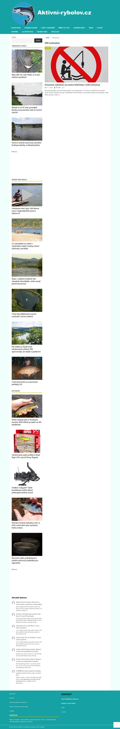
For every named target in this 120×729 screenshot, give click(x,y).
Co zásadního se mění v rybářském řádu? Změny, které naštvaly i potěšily (25, 246)
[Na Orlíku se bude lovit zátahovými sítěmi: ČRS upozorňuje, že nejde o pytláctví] (27, 333)
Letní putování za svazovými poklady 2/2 (25, 383)
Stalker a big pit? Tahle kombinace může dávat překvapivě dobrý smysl (22, 490)
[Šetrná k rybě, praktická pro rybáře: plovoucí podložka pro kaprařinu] (27, 544)
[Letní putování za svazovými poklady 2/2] (27, 368)
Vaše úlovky (55, 32)
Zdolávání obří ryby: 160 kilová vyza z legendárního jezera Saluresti (25, 211)
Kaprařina (14, 32)
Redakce (11, 698)
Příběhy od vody (64, 28)
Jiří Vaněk (58, 87)
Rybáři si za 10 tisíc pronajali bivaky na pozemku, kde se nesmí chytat (27, 110)
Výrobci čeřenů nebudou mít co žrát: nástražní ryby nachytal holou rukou (26, 525)
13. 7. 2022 (49, 87)
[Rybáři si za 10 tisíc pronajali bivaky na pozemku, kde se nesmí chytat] (27, 93)
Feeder (91, 28)
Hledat (14, 37)
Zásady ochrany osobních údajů (18, 706)
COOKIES (11, 711)
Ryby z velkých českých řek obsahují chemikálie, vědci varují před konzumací (26, 281)
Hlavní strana (16, 28)
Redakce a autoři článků (68, 703)
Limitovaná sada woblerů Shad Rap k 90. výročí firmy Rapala (26, 456)
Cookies (63, 712)
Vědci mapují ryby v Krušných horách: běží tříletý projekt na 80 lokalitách (26, 422)
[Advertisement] (27, 164)
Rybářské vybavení (31, 28)
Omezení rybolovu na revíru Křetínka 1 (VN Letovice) (72, 85)
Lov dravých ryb (27, 32)
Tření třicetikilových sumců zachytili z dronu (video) (24, 315)
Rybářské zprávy (79, 28)
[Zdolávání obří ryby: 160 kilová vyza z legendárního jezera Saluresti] (27, 194)
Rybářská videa (42, 32)
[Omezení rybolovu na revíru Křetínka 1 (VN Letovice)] (76, 64)
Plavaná (99, 28)
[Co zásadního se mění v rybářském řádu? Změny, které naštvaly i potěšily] (27, 229)
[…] (59, 95)
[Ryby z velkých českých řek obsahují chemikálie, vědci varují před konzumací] (27, 265)
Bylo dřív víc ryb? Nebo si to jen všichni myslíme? (26, 76)
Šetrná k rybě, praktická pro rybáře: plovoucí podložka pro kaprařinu (25, 560)
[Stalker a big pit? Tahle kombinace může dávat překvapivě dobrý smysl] (27, 474)
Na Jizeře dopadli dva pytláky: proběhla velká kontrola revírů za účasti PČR (28, 673)
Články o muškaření (48, 28)
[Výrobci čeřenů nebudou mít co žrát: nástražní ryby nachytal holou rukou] (27, 509)
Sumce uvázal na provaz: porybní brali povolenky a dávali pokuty (26, 144)
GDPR (62, 707)
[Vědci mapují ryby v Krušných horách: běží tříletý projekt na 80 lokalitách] (27, 406)
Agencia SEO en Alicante (23, 602)
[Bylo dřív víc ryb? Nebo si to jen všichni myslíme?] (27, 61)
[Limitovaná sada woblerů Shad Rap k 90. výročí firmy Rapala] (27, 441)
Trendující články (19, 46)
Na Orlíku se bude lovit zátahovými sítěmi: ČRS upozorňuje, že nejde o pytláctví (26, 349)
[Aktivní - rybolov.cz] (51, 25)
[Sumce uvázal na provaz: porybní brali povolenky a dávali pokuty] (27, 129)
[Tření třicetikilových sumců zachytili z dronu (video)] (27, 300)
